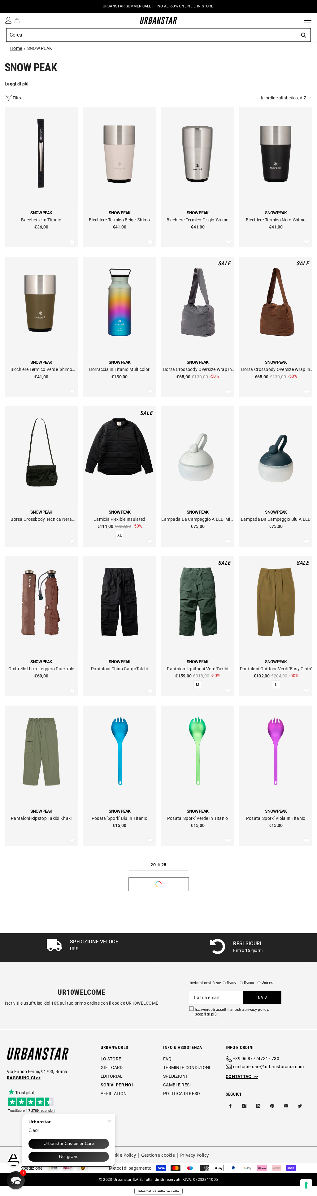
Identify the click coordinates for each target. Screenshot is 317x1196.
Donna (249, 983)
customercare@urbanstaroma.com (268, 1066)
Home (16, 48)
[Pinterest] (272, 1106)
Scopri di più (206, 1014)
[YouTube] (286, 1106)
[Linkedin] (258, 1106)
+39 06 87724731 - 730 (256, 1058)
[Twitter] (300, 1106)
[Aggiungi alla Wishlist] (72, 242)
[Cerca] (297, 20)
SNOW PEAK (39, 48)
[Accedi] (7, 20)
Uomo (231, 983)
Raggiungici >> (24, 1077)
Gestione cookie (158, 1155)
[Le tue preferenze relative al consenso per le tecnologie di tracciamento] (306, 1185)
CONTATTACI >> (242, 1076)
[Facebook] (230, 1106)
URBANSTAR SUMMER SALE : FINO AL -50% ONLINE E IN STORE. (158, 6)
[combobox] (151, 35)
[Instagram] (244, 1106)
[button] (286, 98)
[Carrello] (17, 20)
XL (119, 535)
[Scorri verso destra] (310, 947)
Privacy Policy (194, 1155)
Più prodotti (158, 884)
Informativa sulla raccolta (158, 1191)
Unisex (267, 983)
